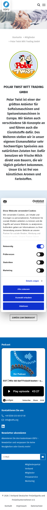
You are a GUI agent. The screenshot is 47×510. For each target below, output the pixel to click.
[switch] (40, 254)
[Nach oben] (38, 5)
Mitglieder (30, 37)
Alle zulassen (23, 289)
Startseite (17, 37)
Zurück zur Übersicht (23, 317)
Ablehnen (23, 306)
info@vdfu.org (11, 420)
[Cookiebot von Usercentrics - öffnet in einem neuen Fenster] (33, 201)
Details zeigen (32, 281)
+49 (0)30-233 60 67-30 (15, 416)
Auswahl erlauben (23, 297)
